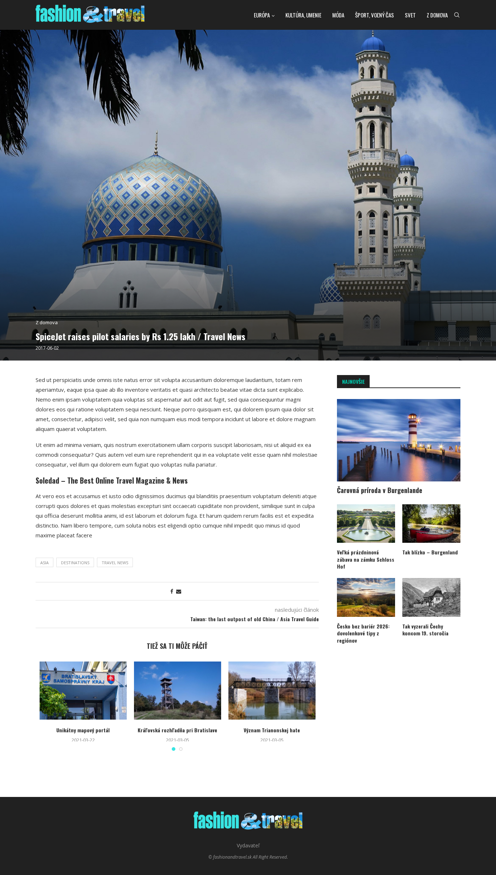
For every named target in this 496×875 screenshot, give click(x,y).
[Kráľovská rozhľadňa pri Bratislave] (177, 691)
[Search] (456, 14)
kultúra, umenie (303, 15)
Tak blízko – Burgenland (430, 552)
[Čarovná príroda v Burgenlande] (398, 440)
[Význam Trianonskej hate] (272, 691)
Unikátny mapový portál (83, 730)
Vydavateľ (248, 845)
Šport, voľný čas (374, 15)
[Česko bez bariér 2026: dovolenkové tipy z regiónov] (366, 597)
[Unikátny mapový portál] (83, 691)
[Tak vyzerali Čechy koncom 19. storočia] (431, 597)
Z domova (437, 15)
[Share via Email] (178, 591)
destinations (75, 562)
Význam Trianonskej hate (272, 730)
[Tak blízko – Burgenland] (431, 523)
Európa (262, 15)
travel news (115, 562)
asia (44, 562)
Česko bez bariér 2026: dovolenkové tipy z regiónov (363, 633)
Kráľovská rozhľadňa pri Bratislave (177, 730)
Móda (338, 15)
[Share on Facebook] (171, 591)
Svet (410, 15)
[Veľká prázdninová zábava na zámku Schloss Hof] (366, 523)
